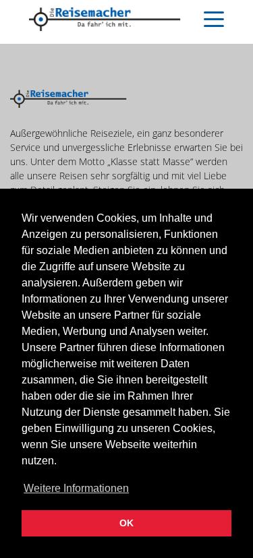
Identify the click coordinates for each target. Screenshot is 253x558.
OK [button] (126, 523)
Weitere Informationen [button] (76, 488)
